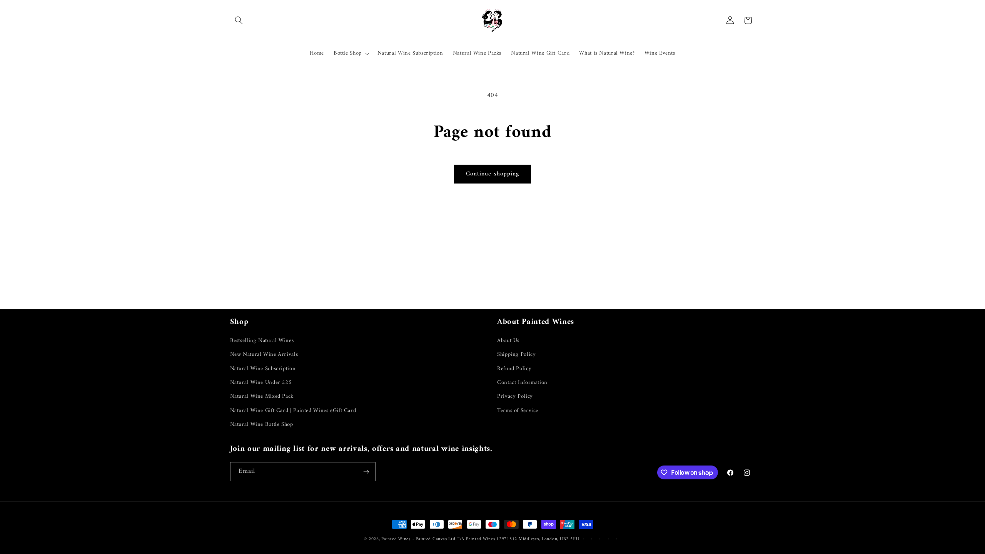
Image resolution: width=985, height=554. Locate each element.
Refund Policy (514, 369)
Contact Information (522, 382)
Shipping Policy (516, 354)
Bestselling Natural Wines (262, 340)
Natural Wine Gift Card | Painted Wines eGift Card (293, 410)
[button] (239, 20)
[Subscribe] (366, 471)
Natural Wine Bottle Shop (261, 424)
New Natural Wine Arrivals (264, 354)
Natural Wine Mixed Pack (262, 396)
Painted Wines (396, 539)
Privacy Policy (515, 396)
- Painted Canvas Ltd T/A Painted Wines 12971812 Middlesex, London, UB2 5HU (495, 539)
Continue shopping (492, 174)
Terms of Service (517, 410)
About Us (508, 340)
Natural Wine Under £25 (261, 382)
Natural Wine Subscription (263, 369)
